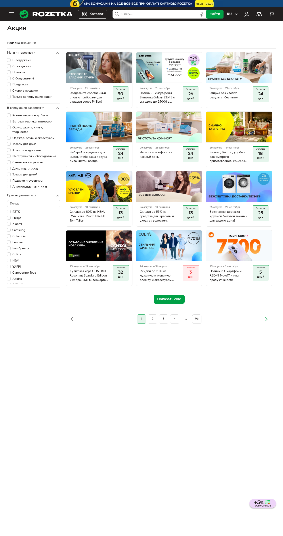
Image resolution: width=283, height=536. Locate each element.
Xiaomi (17, 224)
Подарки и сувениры (27, 180)
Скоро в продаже (25, 90)
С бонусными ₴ (23, 78)
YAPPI (16, 266)
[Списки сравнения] (259, 14)
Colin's (16, 254)
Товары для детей (25, 174)
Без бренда (20, 248)
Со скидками (21, 66)
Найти (215, 14)
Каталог (96, 14)
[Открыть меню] (11, 14)
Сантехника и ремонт (27, 162)
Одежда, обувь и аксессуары (33, 138)
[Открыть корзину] (271, 14)
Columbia (18, 236)
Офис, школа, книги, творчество (27, 130)
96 (197, 319)
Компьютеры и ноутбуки (30, 115)
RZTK (16, 212)
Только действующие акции (32, 97)
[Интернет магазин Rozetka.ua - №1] (46, 14)
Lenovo (17, 242)
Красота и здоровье (26, 150)
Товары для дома (24, 144)
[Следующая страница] (266, 319)
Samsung (18, 230)
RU (229, 14)
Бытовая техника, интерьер (32, 121)
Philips (16, 218)
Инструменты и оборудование (34, 156)
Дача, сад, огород (25, 168)
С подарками (21, 60)
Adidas (17, 279)
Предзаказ (20, 84)
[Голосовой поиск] (201, 14)
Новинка (18, 72)
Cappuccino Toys (24, 272)
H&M (15, 260)
